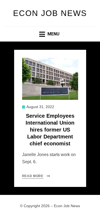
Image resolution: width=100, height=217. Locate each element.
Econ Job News (50, 13)
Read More (32, 176)
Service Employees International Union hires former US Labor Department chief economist (50, 129)
